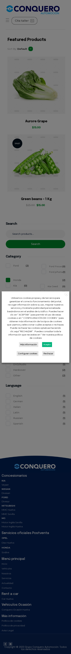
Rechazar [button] (48, 353)
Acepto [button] (47, 344)
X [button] (66, 294)
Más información (28, 344)
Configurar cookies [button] (27, 353)
